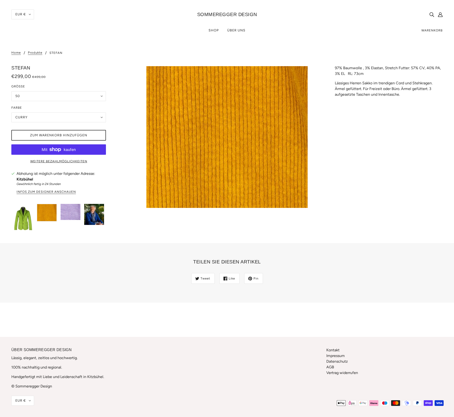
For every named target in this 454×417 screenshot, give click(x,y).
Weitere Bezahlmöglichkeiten (58, 161)
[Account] (440, 14)
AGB (330, 367)
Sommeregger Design (227, 14)
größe (18, 86)
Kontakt (333, 350)
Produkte (35, 52)
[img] (432, 14)
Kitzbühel (25, 179)
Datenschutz (337, 361)
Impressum (335, 355)
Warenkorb (432, 30)
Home (16, 52)
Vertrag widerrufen (342, 372)
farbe (16, 107)
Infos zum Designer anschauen (46, 191)
